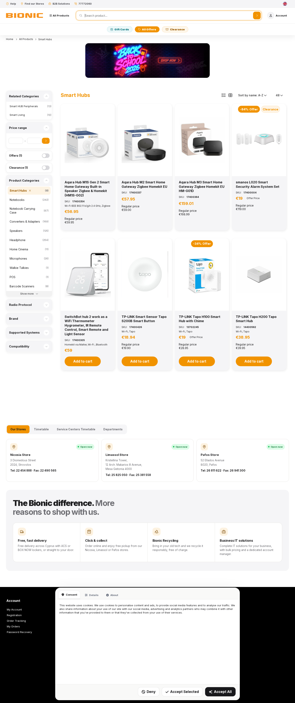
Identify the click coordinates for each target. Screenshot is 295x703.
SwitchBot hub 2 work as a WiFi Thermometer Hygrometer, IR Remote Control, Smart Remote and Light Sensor (86, 325)
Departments (113, 429)
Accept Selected (184, 692)
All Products (26, 39)
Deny (151, 692)
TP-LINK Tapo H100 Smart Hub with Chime (199, 319)
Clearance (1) (18, 167)
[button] (88, 140)
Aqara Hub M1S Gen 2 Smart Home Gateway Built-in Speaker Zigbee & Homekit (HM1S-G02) (87, 188)
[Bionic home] (24, 15)
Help (13, 3)
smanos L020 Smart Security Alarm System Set (257, 184)
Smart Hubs (45, 39)
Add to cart (82, 361)
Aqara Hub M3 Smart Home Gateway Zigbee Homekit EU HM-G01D (201, 186)
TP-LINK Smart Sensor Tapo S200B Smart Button (144, 319)
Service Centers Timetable (76, 429)
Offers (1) (15, 155)
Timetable (41, 429)
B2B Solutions (61, 3)
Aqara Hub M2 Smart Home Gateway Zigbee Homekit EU (144, 184)
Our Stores (18, 429)
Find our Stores (34, 3)
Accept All (223, 692)
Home (10, 39)
